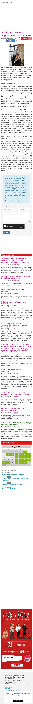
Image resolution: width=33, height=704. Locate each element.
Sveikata (16, 427)
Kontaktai (8, 687)
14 (20, 457)
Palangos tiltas (6, 2)
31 (4, 465)
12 (12, 457)
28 (20, 462)
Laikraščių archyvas (12, 691)
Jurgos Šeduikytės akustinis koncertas (13, 474)
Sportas (16, 329)
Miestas (16, 264)
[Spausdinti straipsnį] (16, 40)
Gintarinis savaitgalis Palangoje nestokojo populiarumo (12, 409)
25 (8, 462)
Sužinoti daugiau (15, 695)
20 (16, 459)
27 (16, 462)
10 (4, 457)
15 (24, 457)
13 (16, 457)
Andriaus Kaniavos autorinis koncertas (13, 484)
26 (12, 462)
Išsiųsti (6, 232)
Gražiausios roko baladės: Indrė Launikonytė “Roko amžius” (15, 479)
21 (20, 459)
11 (8, 457)
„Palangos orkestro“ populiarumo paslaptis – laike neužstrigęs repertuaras (16, 393)
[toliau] (30, 446)
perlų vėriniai (17, 67)
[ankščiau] (3, 446)
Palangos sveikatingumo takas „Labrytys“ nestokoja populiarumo (16, 423)
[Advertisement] (16, 17)
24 (4, 462)
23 (28, 459)
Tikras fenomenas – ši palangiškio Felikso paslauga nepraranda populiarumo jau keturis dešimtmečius (15, 260)
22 (24, 459)
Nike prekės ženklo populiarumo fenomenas (13, 370)
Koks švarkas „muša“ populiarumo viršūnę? (13, 303)
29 (24, 462)
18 (8, 459)
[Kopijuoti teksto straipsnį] (19, 38)
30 (28, 462)
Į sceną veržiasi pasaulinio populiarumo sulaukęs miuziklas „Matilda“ (15, 277)
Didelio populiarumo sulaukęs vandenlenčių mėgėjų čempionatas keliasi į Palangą (14, 325)
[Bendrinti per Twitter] (10, 40)
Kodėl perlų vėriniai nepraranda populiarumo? (12, 290)
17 (4, 459)
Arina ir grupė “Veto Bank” (9, 489)
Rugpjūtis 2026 (16, 447)
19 (12, 459)
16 (28, 457)
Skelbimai (8, 689)
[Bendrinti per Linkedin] (13, 40)
